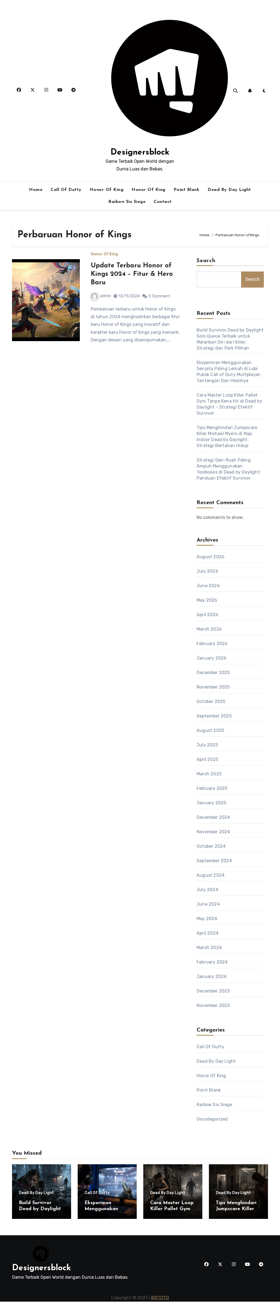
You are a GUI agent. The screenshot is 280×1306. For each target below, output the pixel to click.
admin (105, 296)
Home (35, 190)
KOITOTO (160, 1297)
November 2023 (213, 1005)
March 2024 (209, 947)
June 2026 (208, 585)
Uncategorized (212, 1119)
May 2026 (207, 600)
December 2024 (213, 817)
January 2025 (211, 802)
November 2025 (213, 687)
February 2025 (212, 788)
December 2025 (213, 672)
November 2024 (213, 831)
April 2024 (207, 933)
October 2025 (211, 701)
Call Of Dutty (66, 190)
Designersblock (139, 152)
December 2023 (213, 991)
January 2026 (211, 658)
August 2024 (210, 875)
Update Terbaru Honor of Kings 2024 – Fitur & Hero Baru (132, 274)
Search (206, 261)
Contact (163, 202)
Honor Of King (107, 190)
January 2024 (211, 976)
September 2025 (214, 716)
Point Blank (187, 190)
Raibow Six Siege (126, 202)
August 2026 (210, 556)
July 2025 (207, 744)
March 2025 (209, 773)
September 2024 (214, 860)
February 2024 (212, 962)
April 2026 (207, 614)
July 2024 (207, 889)
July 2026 (207, 571)
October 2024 (211, 846)
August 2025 (210, 730)
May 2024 (207, 918)
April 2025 (207, 759)
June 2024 (208, 904)
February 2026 (212, 643)
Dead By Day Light (229, 190)
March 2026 (209, 629)
